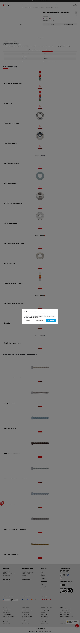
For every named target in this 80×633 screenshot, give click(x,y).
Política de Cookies (36, 317)
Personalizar (28, 320)
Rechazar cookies (39, 320)
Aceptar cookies (51, 320)
